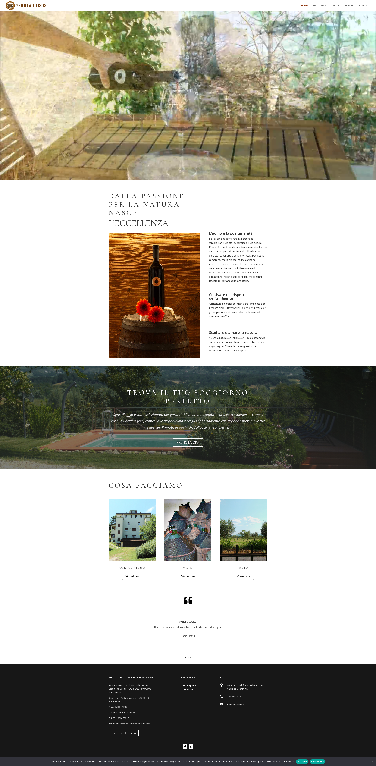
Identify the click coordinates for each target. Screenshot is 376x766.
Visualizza (132, 576)
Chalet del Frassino (124, 733)
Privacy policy (189, 685)
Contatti (365, 5)
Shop (335, 5)
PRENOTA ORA (188, 442)
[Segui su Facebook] (185, 746)
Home (304, 5)
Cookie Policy (317, 761)
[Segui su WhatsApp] (191, 746)
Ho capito (302, 761)
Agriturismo (320, 5)
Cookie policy (189, 689)
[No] (372, 761)
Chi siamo (349, 5)
